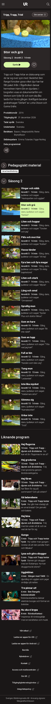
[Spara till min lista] (34, 65)
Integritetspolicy (24, 689)
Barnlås (25, 650)
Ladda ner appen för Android (24, 644)
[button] (25, 181)
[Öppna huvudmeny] (3, 4)
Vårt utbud (24, 631)
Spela (15, 64)
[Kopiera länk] (6, 150)
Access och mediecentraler (24, 670)
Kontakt (24, 663)
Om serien (38, 15)
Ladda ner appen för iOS (24, 637)
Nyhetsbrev (24, 656)
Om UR (24, 676)
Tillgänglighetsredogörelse (24, 683)
